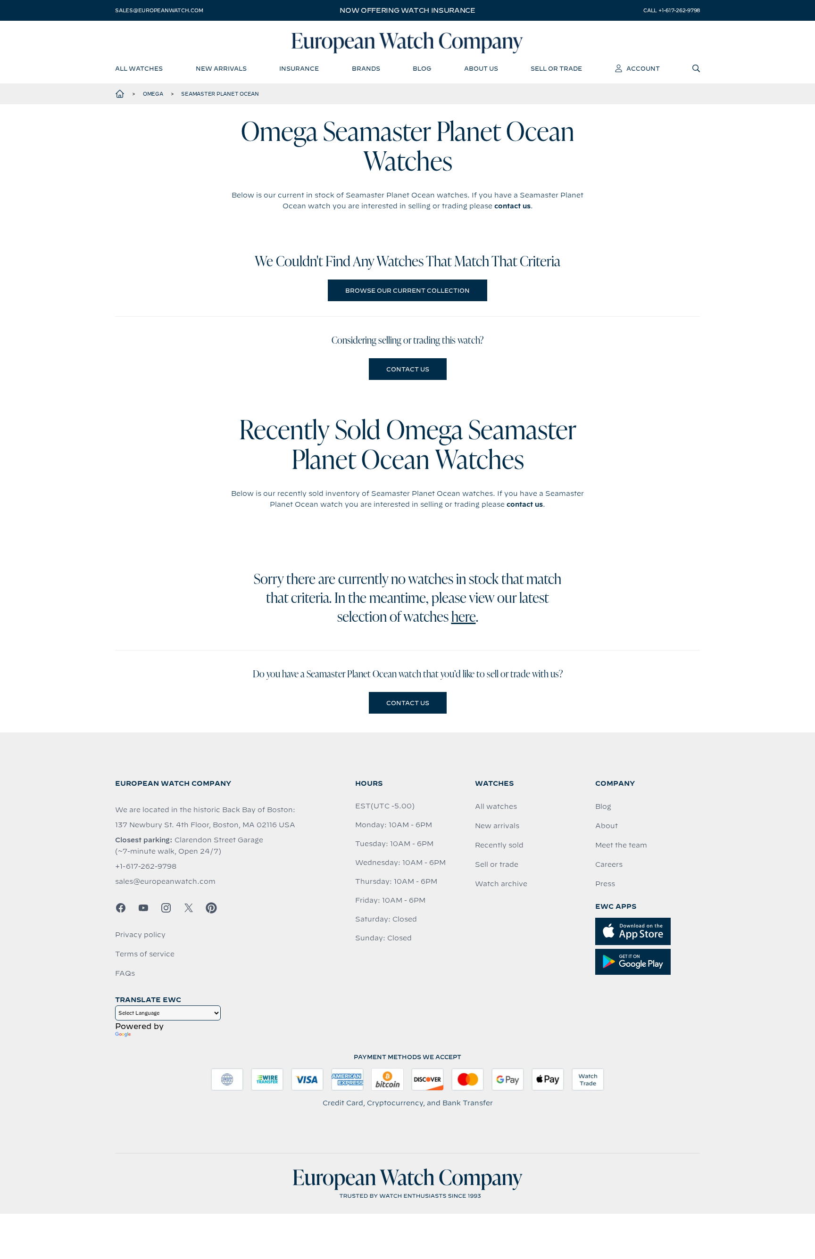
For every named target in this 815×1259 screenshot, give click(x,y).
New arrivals (497, 826)
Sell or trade (496, 864)
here (463, 618)
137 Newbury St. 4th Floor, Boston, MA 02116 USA (205, 825)
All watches (496, 806)
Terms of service (145, 954)
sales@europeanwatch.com (159, 10)
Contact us (407, 369)
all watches (139, 68)
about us (481, 68)
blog (422, 68)
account (643, 68)
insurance (299, 68)
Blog (603, 806)
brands (366, 68)
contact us (512, 206)
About (606, 826)
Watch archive (501, 884)
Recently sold (499, 845)
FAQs (125, 973)
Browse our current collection (407, 290)
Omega (153, 94)
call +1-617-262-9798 (671, 10)
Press (605, 884)
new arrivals (221, 68)
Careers (609, 864)
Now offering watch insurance (407, 10)
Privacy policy (140, 934)
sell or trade (556, 68)
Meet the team (621, 845)
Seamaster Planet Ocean (220, 94)
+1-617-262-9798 (145, 866)
